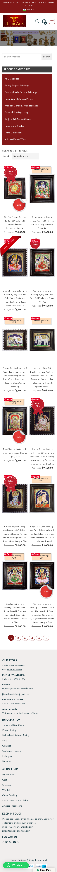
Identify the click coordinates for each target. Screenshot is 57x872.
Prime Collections (13, 133)
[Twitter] (6, 843)
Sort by (7, 156)
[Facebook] (2, 843)
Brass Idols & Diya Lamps (17, 113)
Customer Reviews (11, 751)
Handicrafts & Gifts (14, 126)
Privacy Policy (9, 730)
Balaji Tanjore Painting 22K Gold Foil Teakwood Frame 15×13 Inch (15, 453)
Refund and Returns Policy (15, 735)
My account (8, 775)
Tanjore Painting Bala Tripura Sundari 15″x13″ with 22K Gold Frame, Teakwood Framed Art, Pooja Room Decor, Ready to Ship (14, 298)
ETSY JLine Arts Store (13, 704)
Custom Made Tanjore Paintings (21, 92)
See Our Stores (14, 670)
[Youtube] (14, 843)
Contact (6, 746)
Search (46, 57)
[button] (43, 21)
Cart (4, 780)
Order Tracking (9, 795)
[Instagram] (10, 843)
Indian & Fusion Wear (15, 139)
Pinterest (7, 761)
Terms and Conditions (13, 725)
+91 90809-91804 (16, 679)
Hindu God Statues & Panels (19, 99)
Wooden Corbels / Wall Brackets (21, 106)
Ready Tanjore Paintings (17, 86)
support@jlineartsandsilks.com (17, 689)
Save (9, 167)
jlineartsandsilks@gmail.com (16, 694)
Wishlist (6, 790)
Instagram (7, 756)
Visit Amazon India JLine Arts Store (20, 713)
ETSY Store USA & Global (15, 801)
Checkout (7, 785)
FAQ (4, 741)
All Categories (12, 79)
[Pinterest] (18, 843)
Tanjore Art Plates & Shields (19, 119)
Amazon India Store (12, 806)
